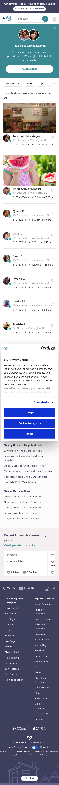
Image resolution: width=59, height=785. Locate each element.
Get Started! (29, 69)
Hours (53, 83)
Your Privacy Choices (20, 747)
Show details (41, 402)
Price (29, 83)
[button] (52, 137)
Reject (29, 433)
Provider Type (13, 83)
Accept (30, 412)
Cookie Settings (28, 423)
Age (41, 83)
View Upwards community (19, 545)
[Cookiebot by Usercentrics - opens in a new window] (41, 348)
